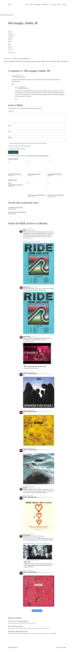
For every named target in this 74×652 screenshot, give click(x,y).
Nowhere (38, 61)
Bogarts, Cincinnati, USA (21, 631)
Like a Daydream (32, 61)
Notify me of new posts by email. (17, 148)
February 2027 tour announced (15, 184)
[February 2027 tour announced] (9, 183)
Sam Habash (11, 631)
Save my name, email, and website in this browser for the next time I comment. (28, 143)
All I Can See (6, 61)
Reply (13, 84)
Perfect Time (48, 61)
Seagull (58, 61)
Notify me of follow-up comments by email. (19, 146)
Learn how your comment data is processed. (37, 155)
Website (10, 137)
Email (9, 131)
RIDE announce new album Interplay (36, 195)
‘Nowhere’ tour (16, 58)
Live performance (25, 58)
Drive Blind (26, 61)
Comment (10, 111)
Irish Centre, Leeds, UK (17, 626)
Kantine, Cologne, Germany (34, 174)
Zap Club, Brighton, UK (23, 621)
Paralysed (43, 61)
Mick (9, 626)
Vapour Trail (66, 61)
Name (10, 125)
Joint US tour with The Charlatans (55, 195)
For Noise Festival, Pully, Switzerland (17, 212)
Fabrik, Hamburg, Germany (14, 174)
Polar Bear (54, 61)
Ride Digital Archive (13, 647)
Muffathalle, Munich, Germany (55, 174)
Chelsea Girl (12, 61)
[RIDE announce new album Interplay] (36, 188)
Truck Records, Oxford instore (15, 207)
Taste (62, 61)
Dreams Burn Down (19, 61)
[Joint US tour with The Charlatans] (56, 188)
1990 (20, 58)
